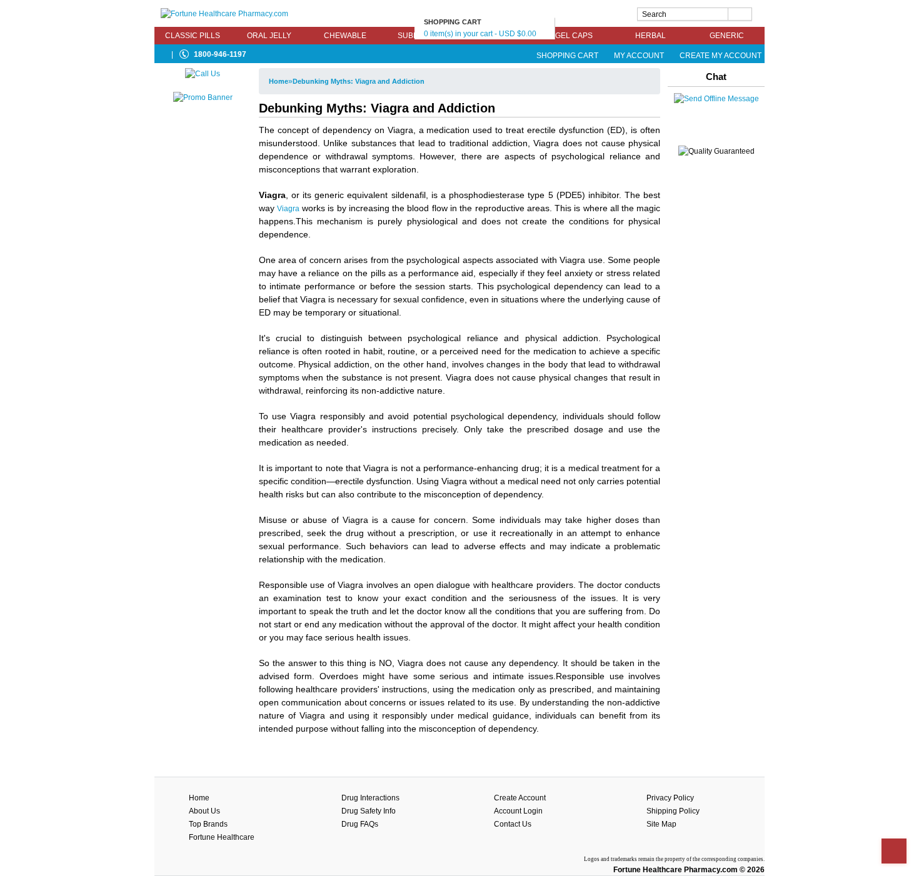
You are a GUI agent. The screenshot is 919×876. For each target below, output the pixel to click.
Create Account (520, 798)
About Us (204, 811)
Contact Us (512, 824)
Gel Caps (574, 35)
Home (278, 81)
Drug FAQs (359, 824)
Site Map (661, 824)
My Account (639, 55)
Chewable (345, 35)
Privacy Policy (670, 798)
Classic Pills (192, 35)
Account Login (518, 811)
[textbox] (694, 14)
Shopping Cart (567, 55)
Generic (727, 35)
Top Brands (208, 824)
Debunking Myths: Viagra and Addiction (358, 81)
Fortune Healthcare (221, 837)
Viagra (288, 208)
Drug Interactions (370, 798)
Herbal (650, 35)
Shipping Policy (673, 811)
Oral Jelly (269, 35)
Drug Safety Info (368, 811)
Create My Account (719, 55)
